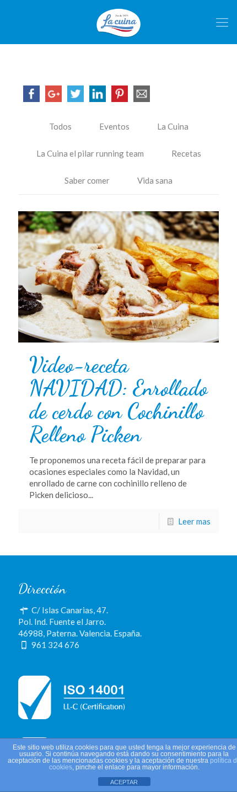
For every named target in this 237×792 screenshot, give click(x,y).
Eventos (114, 126)
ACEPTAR (124, 782)
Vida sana (155, 180)
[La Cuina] (118, 22)
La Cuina (172, 126)
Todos (60, 126)
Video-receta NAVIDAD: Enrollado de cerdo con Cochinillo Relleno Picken (118, 399)
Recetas (186, 153)
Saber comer (87, 180)
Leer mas (194, 521)
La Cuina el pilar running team (90, 153)
